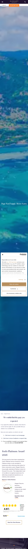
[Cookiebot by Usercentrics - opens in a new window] (20, 255)
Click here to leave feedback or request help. (15, 438)
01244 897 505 (14, 5)
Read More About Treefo (19, 496)
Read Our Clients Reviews (9, 479)
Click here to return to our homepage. (15, 435)
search (25, 2)
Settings (21, 279)
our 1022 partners (11, 262)
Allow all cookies (14, 284)
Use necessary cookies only (14, 293)
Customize (13, 288)
